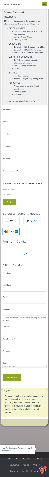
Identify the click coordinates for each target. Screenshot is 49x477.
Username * (7, 109)
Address (6, 327)
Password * (7, 159)
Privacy (36, 465)
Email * (5, 122)
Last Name (7, 146)
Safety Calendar (23, 459)
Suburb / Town (9, 339)
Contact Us (14, 465)
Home (9, 459)
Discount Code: (9, 190)
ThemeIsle (35, 471)
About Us (38, 459)
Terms (26, 465)
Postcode (6, 351)
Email (5, 297)
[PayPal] (31, 220)
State (5, 363)
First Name (7, 134)
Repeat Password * (10, 171)
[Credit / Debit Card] (11, 231)
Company (6, 309)
